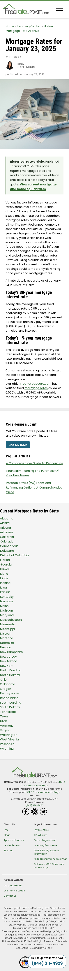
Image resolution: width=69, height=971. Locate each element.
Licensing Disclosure (45, 845)
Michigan (6, 610)
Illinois (4, 578)
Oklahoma (7, 684)
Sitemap (8, 850)
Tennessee (8, 712)
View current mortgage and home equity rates (33, 186)
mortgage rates (36, 388)
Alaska (5, 523)
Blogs (7, 835)
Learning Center (29, 26)
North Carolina (10, 670)
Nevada (5, 647)
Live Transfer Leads (14, 890)
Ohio (3, 679)
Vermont (6, 726)
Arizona (5, 528)
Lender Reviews (12, 845)
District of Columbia (14, 555)
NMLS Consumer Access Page (43, 784)
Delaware (7, 551)
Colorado (6, 541)
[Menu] (59, 9)
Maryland (7, 615)
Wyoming (7, 749)
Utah (3, 721)
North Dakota (10, 675)
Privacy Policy (41, 829)
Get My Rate (18, 445)
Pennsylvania (9, 693)
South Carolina (10, 702)
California (7, 537)
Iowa (3, 587)
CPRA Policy (40, 835)
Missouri (5, 633)
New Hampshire (11, 652)
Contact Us (10, 895)
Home (10, 26)
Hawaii (4, 569)
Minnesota (7, 624)
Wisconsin (7, 744)
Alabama (6, 518)
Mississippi (7, 629)
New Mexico (8, 661)
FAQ (6, 829)
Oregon (5, 689)
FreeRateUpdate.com (35, 384)
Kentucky (7, 597)
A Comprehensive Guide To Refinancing (34, 463)
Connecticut (9, 546)
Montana (6, 638)
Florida (5, 560)
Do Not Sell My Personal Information (46, 852)
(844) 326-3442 (34, 805)
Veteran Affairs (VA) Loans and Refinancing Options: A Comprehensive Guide (34, 487)
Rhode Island (9, 698)
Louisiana (6, 601)
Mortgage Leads (13, 885)
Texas (4, 716)
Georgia (6, 564)
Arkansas (6, 532)
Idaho (4, 574)
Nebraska (7, 643)
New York (6, 666)
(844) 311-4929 (47, 963)
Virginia (5, 730)
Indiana (5, 583)
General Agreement (45, 840)
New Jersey (8, 656)
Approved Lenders (14, 840)
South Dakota (10, 707)
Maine (4, 606)
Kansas (5, 592)
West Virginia (9, 739)
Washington (8, 735)
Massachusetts (11, 620)
